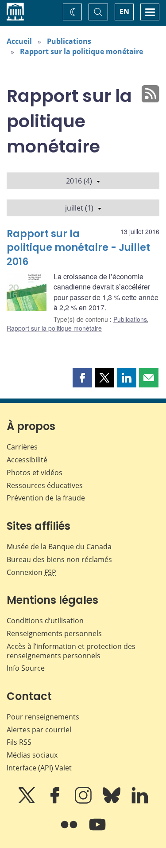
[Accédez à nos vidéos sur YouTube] (97, 831)
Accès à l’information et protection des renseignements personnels (71, 650)
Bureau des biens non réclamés (59, 559)
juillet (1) (79, 208)
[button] (82, 377)
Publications (69, 41)
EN (124, 11)
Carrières (22, 447)
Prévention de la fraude (46, 498)
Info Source (26, 668)
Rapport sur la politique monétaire (81, 51)
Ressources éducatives (45, 485)
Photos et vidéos (34, 472)
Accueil (19, 41)
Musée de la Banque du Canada (59, 546)
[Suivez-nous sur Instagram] (84, 801)
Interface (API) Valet (39, 768)
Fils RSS (19, 742)
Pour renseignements (43, 717)
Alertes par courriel (39, 730)
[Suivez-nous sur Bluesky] (112, 801)
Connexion (31, 572)
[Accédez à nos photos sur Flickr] (70, 831)
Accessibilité (27, 460)
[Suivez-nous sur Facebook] (56, 801)
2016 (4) (79, 181)
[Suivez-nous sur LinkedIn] (140, 801)
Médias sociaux (32, 755)
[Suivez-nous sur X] (27, 801)
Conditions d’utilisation (45, 620)
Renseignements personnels (54, 633)
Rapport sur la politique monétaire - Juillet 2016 (78, 248)
